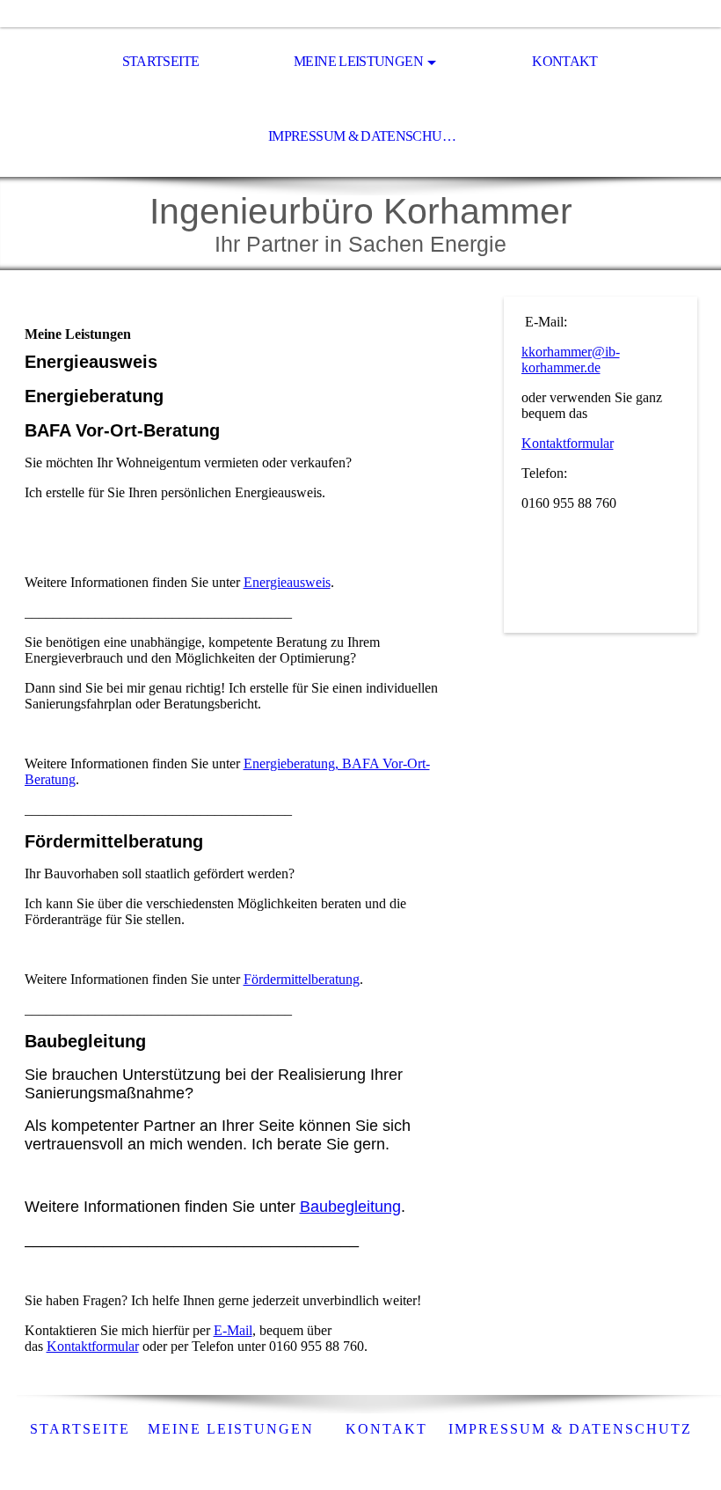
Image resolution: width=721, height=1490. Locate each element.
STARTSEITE (161, 61)
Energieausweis (287, 582)
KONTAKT (565, 61)
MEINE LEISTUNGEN (358, 61)
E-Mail (233, 1330)
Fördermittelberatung (302, 979)
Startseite (80, 1428)
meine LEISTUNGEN (231, 1428)
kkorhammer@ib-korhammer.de (570, 359)
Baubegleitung (350, 1206)
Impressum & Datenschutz (363, 135)
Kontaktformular (93, 1346)
